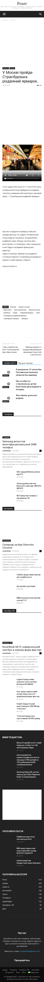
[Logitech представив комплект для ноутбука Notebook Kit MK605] (8, 682)
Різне (18, 972)
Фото (24, 972)
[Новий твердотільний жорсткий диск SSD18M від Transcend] (8, 707)
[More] (27, 332)
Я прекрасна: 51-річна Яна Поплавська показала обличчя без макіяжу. (29, 372)
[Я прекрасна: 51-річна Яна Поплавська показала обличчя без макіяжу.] (8, 372)
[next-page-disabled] (7, 407)
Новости (13, 20)
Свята (38, 313)
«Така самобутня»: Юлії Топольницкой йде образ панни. (10, 349)
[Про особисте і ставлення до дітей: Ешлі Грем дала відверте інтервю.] (8, 384)
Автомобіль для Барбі (26, 586)
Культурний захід (20, 310)
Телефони (6, 437)
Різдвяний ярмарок (26, 313)
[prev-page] (4, 407)
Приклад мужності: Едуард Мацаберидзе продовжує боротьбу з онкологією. (32, 351)
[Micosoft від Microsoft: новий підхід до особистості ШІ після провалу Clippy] (8, 746)
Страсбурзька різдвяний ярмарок (15, 315)
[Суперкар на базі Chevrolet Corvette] (22, 528)
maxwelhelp (6, 451)
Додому (5, 20)
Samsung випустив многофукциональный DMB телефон (19, 444)
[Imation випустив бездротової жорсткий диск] (8, 863)
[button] (4, 14)
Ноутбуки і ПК (7, 643)
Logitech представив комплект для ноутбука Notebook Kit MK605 (27, 681)
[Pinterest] (16, 332)
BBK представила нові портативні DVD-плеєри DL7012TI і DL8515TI (26, 850)
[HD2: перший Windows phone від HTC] (8, 475)
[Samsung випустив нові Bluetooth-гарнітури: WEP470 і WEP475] (8, 486)
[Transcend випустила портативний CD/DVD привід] (8, 719)
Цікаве (12, 68)
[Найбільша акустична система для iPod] (8, 840)
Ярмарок (25, 318)
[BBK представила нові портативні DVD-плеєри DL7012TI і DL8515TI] (8, 851)
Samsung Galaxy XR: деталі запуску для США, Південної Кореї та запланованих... (28, 774)
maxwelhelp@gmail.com (30, 951)
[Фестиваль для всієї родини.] (8, 398)
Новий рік (7, 313)
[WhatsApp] (21, 332)
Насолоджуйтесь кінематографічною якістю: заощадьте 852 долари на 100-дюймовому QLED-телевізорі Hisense (28, 760)
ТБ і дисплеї (9, 972)
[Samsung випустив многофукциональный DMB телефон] (22, 428)
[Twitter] (10, 332)
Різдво (15, 313)
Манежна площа (34, 310)
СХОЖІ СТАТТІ (10, 363)
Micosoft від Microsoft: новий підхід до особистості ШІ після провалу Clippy (29, 745)
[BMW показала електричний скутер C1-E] (8, 601)
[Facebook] (4, 332)
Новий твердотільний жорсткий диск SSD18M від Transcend (28, 706)
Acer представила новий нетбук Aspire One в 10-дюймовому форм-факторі (28, 694)
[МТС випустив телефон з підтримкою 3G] (8, 499)
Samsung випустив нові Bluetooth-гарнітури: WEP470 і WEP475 (29, 486)
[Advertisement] (22, 44)
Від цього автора (26, 363)
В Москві (13, 307)
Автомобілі (6, 540)
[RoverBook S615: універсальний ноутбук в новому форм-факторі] (22, 630)
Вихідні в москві (24, 307)
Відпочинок (7, 310)
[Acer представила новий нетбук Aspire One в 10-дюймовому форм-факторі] (8, 694)
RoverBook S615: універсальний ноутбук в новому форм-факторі (21, 648)
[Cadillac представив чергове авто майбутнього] (8, 577)
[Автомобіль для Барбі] (8, 589)
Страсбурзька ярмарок (11, 318)
